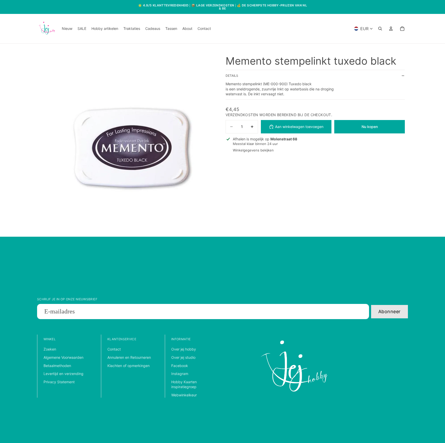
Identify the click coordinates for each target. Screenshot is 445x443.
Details (232, 76)
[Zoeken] (380, 28)
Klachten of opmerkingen (128, 365)
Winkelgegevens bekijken (253, 150)
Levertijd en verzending (63, 373)
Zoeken (50, 349)
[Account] (391, 28)
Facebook (179, 365)
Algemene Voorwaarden (63, 357)
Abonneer (389, 311)
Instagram (179, 373)
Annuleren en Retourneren (129, 357)
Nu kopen (370, 126)
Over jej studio (183, 357)
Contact (114, 349)
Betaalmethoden (57, 365)
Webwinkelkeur (184, 395)
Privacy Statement (59, 382)
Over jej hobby (183, 349)
